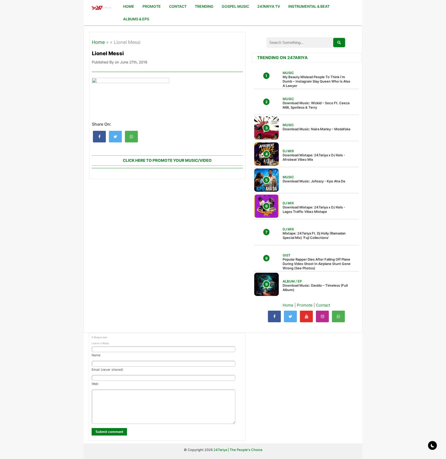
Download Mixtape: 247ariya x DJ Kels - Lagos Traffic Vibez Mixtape (314, 209)
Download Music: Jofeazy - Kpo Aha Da (314, 181)
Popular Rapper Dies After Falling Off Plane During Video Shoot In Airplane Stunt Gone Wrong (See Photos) (317, 263)
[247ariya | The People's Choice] (101, 8)
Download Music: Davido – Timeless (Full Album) (315, 287)
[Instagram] (322, 316)
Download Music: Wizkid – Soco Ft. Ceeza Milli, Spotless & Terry (316, 105)
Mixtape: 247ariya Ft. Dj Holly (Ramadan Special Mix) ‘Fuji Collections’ (314, 235)
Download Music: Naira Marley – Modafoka (316, 129)
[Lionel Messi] (99, 136)
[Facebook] (274, 316)
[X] (290, 316)
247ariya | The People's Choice (237, 450)
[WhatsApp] (338, 316)
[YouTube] (306, 316)
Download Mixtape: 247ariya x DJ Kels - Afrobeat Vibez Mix (314, 157)
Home (98, 42)
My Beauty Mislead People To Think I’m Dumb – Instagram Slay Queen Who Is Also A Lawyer (316, 81)
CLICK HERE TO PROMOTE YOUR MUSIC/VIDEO (167, 160)
